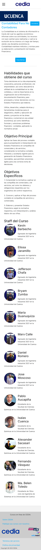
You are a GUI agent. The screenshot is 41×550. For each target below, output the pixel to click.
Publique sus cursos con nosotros (16, 524)
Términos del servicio (11, 541)
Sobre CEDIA (8, 520)
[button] (3, 4)
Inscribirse (34, 23)
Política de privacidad (11, 545)
